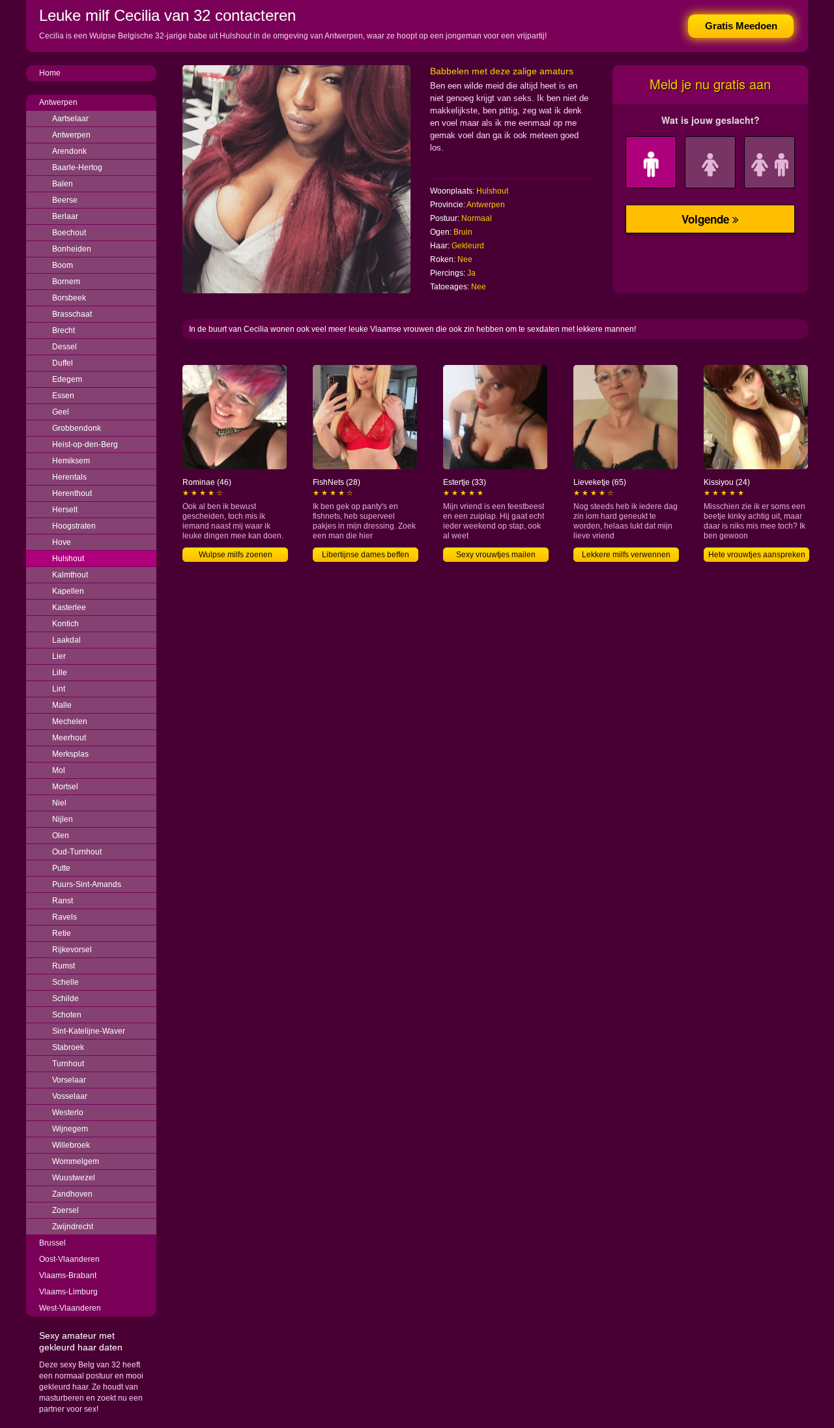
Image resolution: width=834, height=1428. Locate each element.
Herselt (65, 509)
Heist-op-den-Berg (85, 444)
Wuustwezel (73, 1177)
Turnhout (68, 1063)
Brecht (63, 330)
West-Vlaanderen (70, 1308)
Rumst (63, 965)
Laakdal (66, 640)
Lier (59, 656)
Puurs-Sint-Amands (86, 884)
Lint (58, 688)
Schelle (65, 982)
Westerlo (67, 1112)
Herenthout (72, 493)
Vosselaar (69, 1096)
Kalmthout (70, 574)
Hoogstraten (74, 526)
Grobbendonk (76, 428)
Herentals (69, 477)
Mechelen (69, 721)
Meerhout (69, 737)
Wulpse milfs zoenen (235, 554)
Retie (61, 933)
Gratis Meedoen (741, 25)
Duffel (62, 363)
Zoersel (65, 1210)
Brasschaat (72, 314)
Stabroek (68, 1047)
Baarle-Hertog (77, 167)
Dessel (64, 346)
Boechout (69, 232)
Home (50, 73)
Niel (59, 803)
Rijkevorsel (72, 949)
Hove (61, 542)
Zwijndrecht (72, 1226)
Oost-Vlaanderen (69, 1259)
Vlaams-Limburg (68, 1291)
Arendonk (69, 151)
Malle (62, 705)
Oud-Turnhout (77, 851)
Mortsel (65, 786)
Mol (58, 770)
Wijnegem (70, 1128)
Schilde (65, 998)
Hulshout (68, 558)
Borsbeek (69, 297)
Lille (59, 672)
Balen (62, 183)
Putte (61, 868)
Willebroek (71, 1145)
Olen (60, 835)
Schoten (66, 1014)
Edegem (67, 379)
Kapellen (68, 591)
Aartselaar (70, 118)
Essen (63, 395)
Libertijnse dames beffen (365, 554)
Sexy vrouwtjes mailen (496, 554)
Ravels (64, 917)
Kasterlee (69, 607)
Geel (60, 411)
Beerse (65, 200)
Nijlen (62, 819)
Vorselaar (69, 1080)
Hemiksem (71, 460)
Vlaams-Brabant (67, 1275)
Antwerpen (58, 102)
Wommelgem (75, 1161)
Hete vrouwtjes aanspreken (756, 554)
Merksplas (70, 754)
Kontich (65, 623)
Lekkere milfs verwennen (626, 554)
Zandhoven (72, 1194)
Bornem (66, 281)
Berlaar (65, 216)
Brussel (52, 1242)
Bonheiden (71, 249)
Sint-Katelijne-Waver (88, 1031)
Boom (62, 265)
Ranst (62, 900)
